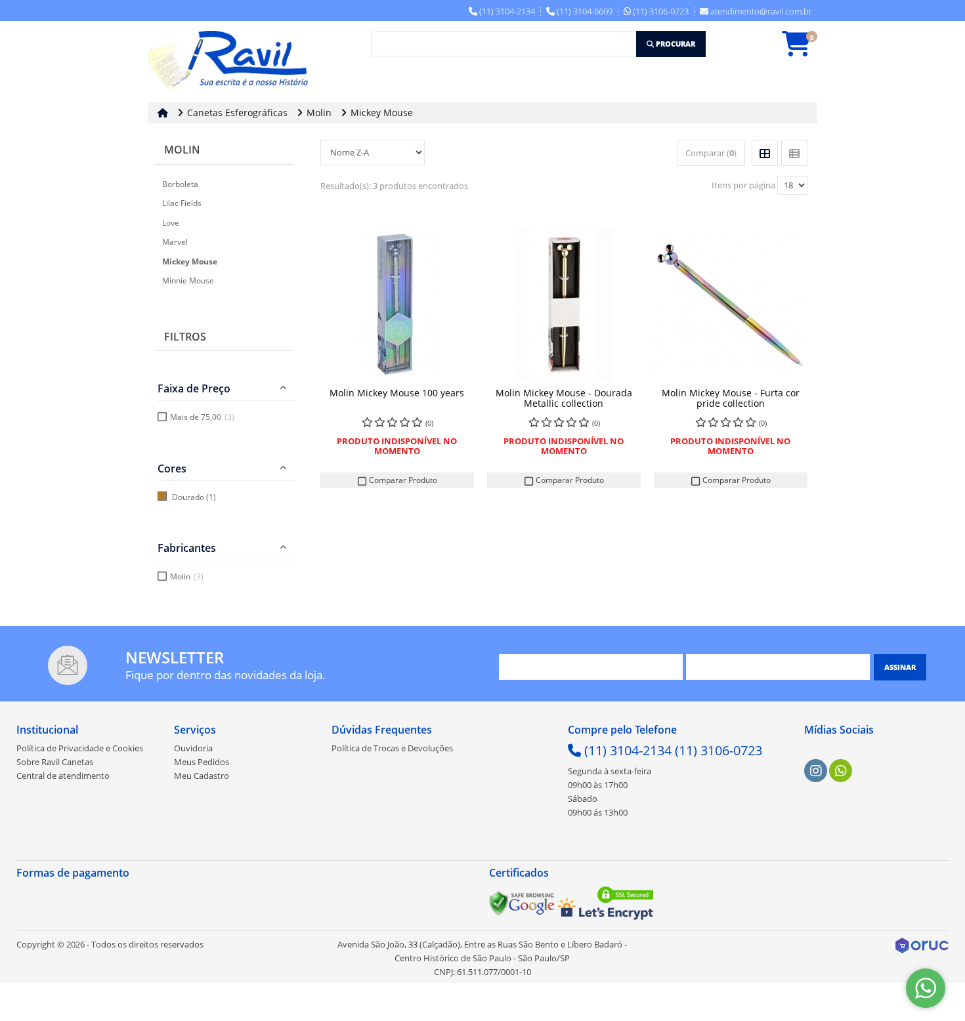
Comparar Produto (402, 480)
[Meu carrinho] (802, 50)
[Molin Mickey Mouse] (564, 304)
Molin (182, 149)
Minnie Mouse (188, 280)
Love (170, 222)
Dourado (188, 497)
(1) (211, 497)
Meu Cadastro (201, 775)
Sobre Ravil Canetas (54, 761)
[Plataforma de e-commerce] (922, 945)
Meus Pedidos (201, 761)
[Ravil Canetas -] (231, 62)
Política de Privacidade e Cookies (79, 748)
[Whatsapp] (841, 771)
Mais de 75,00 (202, 417)
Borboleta (180, 184)
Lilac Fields (182, 203)
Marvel (175, 241)
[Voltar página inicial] (164, 112)
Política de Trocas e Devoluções (392, 748)
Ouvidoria (193, 748)
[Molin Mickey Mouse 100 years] (397, 304)
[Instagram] (816, 771)
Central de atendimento (63, 775)
